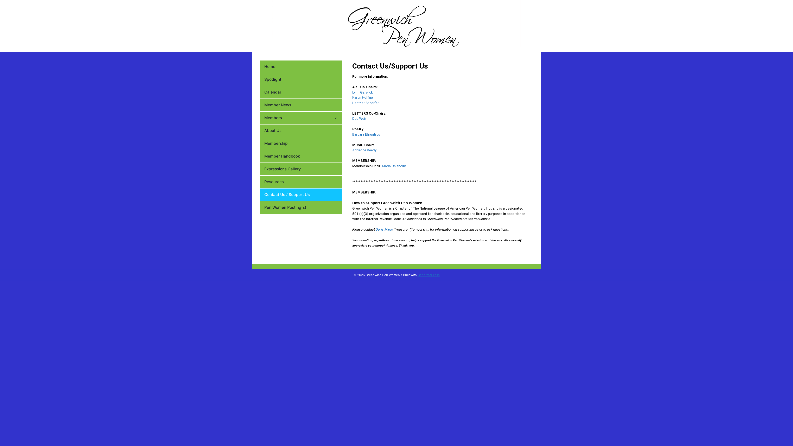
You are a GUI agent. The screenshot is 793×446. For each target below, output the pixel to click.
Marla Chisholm (394, 166)
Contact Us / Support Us (287, 194)
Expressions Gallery (282, 169)
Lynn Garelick (362, 92)
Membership (276, 143)
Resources (274, 181)
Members (273, 117)
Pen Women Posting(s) (285, 207)
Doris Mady (384, 229)
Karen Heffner (363, 97)
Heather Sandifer (365, 103)
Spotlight (272, 79)
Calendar (272, 92)
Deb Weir (359, 118)
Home (269, 66)
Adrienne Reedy (364, 150)
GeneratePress (429, 275)
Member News (277, 105)
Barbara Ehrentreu (366, 134)
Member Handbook (282, 156)
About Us (272, 130)
